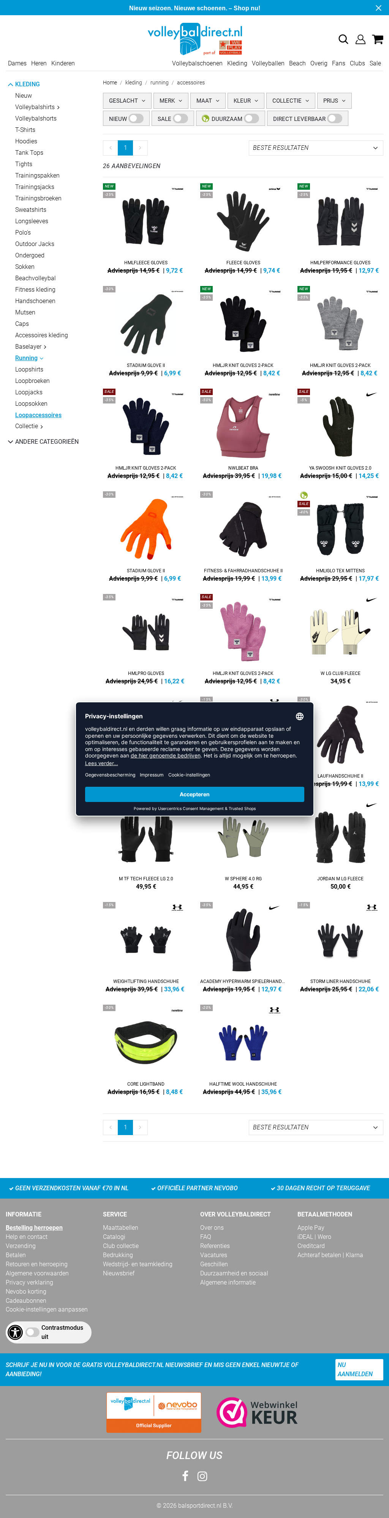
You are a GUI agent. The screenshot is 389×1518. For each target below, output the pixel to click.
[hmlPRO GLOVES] (146, 637)
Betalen (16, 1255)
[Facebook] (185, 1476)
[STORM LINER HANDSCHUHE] (340, 945)
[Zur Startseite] (194, 38)
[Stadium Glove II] (146, 329)
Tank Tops (29, 152)
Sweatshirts (30, 209)
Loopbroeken (32, 380)
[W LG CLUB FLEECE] (340, 637)
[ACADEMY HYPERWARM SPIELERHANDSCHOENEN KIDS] (243, 945)
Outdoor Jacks (34, 244)
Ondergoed (29, 255)
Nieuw (23, 95)
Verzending (21, 1246)
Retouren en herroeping (37, 1264)
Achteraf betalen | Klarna (330, 1255)
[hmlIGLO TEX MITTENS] (340, 535)
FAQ (205, 1236)
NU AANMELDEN (355, 1369)
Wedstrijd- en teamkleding (137, 1264)
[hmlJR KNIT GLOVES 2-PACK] (243, 329)
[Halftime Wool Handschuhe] (243, 1048)
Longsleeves (31, 221)
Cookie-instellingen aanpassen (47, 1309)
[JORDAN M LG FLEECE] (340, 843)
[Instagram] (202, 1476)
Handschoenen (35, 301)
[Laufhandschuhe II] (340, 740)
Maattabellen (120, 1227)
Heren (39, 63)
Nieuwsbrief (118, 1273)
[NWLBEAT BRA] (243, 432)
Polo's (23, 232)
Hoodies (26, 141)
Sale (375, 63)
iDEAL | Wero (314, 1236)
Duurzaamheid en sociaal (234, 1273)
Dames (17, 63)
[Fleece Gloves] (243, 227)
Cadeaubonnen (26, 1300)
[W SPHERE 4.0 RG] (243, 843)
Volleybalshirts (35, 107)
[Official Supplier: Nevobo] (154, 1412)
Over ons (212, 1227)
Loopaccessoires (38, 415)
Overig (318, 63)
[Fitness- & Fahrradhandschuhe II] (243, 535)
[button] (343, 39)
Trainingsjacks (34, 187)
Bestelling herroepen (34, 1227)
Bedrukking (118, 1255)
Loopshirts (29, 369)
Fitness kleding (35, 289)
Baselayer (28, 346)
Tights (23, 164)
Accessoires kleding (41, 335)
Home (110, 82)
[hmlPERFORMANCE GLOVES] (340, 227)
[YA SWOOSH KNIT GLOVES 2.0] (340, 432)
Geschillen (214, 1264)
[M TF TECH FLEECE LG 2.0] (146, 843)
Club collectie (121, 1246)
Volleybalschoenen (197, 63)
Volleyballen (268, 63)
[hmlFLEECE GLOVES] (146, 227)
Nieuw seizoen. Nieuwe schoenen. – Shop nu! (194, 8)
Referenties (215, 1246)
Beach (297, 63)
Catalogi (114, 1236)
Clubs (357, 63)
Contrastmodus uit (62, 1332)
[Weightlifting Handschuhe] (146, 945)
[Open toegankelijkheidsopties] (15, 1332)
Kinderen (63, 63)
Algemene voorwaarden (37, 1273)
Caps (22, 323)
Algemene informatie (228, 1282)
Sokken (25, 266)
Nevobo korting (26, 1291)
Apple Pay (310, 1227)
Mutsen (25, 312)
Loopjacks (29, 392)
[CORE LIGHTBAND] (146, 1048)
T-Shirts (25, 129)
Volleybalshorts (36, 118)
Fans (338, 63)
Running (26, 358)
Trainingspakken (37, 175)
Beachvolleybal (35, 278)
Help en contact (26, 1236)
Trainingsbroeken (38, 198)
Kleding (237, 63)
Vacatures (213, 1255)
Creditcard (311, 1246)
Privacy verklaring (29, 1282)
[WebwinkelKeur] (249, 1412)
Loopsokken (31, 403)
